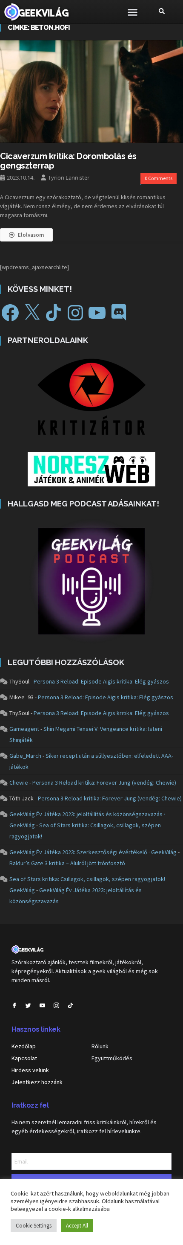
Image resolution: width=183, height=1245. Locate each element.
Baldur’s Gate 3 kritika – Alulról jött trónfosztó (67, 863)
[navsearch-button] (161, 11)
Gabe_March (25, 755)
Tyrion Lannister (68, 177)
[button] (133, 12)
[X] (32, 313)
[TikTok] (53, 313)
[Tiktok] (70, 1005)
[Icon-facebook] (14, 1005)
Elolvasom (31, 235)
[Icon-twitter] (28, 1005)
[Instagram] (75, 313)
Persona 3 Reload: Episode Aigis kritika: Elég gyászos (101, 681)
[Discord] (119, 313)
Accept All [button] (77, 1225)
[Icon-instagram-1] (56, 1005)
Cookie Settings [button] (33, 1225)
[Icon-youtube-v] (42, 1005)
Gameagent (24, 729)
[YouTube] (97, 313)
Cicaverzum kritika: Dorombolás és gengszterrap (68, 161)
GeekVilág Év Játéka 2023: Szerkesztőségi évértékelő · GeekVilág (93, 852)
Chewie (18, 782)
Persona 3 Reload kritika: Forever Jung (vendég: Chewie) (104, 782)
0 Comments (158, 178)
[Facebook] (10, 313)
